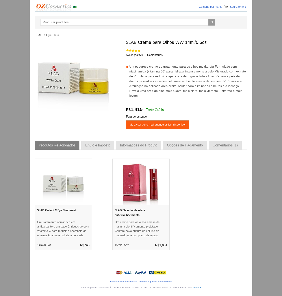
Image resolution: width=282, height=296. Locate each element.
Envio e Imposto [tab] (97, 145)
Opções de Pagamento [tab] (185, 145)
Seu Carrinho (238, 6)
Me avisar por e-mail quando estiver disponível (158, 124)
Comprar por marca (210, 6)
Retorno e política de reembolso (155, 281)
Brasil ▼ (197, 287)
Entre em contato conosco (123, 281)
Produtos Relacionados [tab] (57, 145)
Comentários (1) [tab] (225, 145)
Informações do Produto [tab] (138, 145)
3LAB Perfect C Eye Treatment (56, 210)
